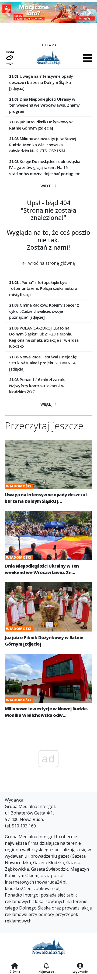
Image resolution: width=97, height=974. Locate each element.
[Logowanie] (80, 966)
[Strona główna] (14, 966)
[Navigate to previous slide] (8, 12)
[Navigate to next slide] (89, 12)
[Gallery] (48, 12)
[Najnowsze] (46, 966)
